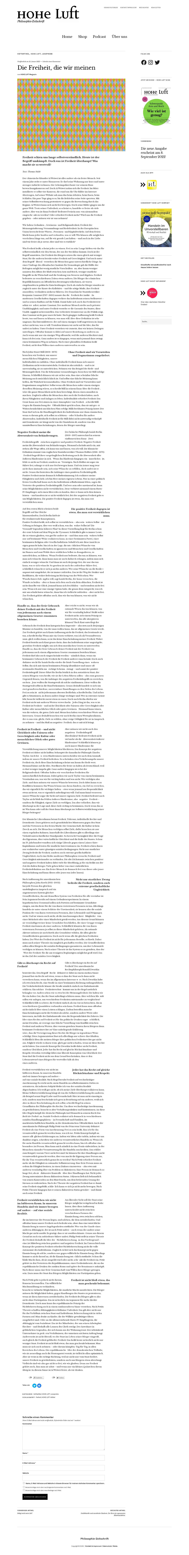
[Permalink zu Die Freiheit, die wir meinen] (71, 150)
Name (25, 1453)
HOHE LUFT (36, 54)
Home (67, 37)
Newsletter (156, 7)
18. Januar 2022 (34, 61)
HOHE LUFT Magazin (29, 74)
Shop (82, 37)
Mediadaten (144, 7)
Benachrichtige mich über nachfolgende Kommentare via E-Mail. (48, 1487)
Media (115, 1546)
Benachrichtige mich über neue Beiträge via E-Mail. (43, 1490)
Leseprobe (47, 54)
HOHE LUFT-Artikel (48, 1397)
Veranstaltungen (111, 7)
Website (25, 1473)
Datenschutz (107, 1546)
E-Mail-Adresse (29, 1463)
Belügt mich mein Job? (25, 1512)
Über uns (119, 37)
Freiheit (38, 1397)
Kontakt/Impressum (128, 7)
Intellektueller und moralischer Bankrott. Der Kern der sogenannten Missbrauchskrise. (103, 1513)
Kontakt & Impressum (93, 1546)
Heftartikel (23, 54)
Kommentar (27, 1424)
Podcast (99, 37)
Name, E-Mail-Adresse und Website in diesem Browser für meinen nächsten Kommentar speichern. (65, 1483)
